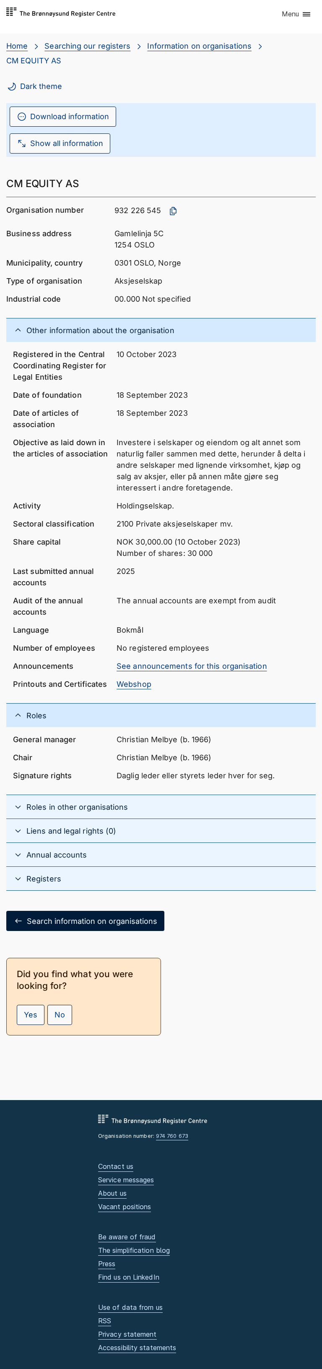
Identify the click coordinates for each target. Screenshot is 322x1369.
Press (106, 1263)
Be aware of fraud (127, 1237)
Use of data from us (130, 1307)
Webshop (134, 684)
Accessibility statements (137, 1347)
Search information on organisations (92, 921)
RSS (104, 1321)
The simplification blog (134, 1250)
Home (17, 46)
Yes (30, 1014)
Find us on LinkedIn (128, 1277)
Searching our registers (87, 46)
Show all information (66, 143)
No (60, 1014)
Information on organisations (199, 46)
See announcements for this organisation (192, 666)
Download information (69, 116)
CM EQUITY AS (33, 60)
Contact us (115, 1166)
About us (112, 1193)
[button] (297, 14)
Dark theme (41, 86)
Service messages (126, 1180)
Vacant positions (124, 1206)
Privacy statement (127, 1334)
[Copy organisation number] (173, 211)
